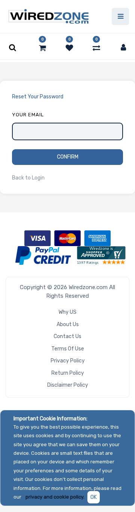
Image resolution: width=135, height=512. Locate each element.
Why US (67, 312)
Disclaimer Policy (67, 385)
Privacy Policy (68, 361)
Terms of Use (67, 349)
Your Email (28, 114)
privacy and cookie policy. (55, 497)
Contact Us (67, 336)
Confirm (67, 157)
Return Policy (67, 373)
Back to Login (28, 178)
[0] (42, 47)
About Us (68, 324)
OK (93, 497)
